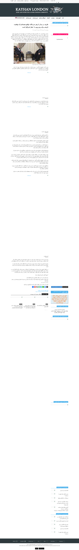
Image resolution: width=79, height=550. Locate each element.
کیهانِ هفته (58, 18)
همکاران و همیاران (20, 0)
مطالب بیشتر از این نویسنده (35, 294)
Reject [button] (37, 548)
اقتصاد (48, 18)
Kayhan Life (21, 18)
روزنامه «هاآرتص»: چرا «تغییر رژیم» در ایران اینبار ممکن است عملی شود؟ (62, 503)
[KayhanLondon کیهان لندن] (39, 10)
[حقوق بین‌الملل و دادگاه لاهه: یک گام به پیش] (42, 301)
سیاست (52, 18)
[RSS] (62, 2)
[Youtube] (55, 2)
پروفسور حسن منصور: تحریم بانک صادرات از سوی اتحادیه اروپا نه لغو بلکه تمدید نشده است (29, 306)
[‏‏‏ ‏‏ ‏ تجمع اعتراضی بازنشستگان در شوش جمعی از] (64, 197)
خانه (63, 18)
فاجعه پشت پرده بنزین (64, 490)
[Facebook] (67, 2)
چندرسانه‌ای (28, 18)
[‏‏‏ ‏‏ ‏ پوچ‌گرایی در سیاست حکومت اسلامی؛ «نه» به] (55, 235)
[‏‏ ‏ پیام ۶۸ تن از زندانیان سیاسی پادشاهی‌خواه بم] (64, 136)
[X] (57, 2)
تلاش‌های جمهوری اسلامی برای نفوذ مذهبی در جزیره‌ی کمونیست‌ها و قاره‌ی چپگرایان (17, 306)
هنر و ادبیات (35, 18)
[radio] (47, 283)
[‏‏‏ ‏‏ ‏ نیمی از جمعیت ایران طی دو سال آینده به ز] (55, 115)
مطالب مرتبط (45, 294)
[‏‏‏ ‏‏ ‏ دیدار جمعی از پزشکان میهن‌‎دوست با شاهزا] (64, 66)
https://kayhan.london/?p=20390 (42, 291)
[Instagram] (65, 2)
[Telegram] (58, 2)
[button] (67, 18)
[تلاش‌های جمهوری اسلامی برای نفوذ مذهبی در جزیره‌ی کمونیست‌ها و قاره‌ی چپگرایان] (17, 301)
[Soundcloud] (60, 2)
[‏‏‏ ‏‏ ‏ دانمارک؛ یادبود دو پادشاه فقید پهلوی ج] (55, 49)
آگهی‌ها (12, 0)
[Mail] (64, 2)
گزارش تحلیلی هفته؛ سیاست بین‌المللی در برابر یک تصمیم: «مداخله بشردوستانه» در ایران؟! (61, 509)
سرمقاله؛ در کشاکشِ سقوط (63, 498)
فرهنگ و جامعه (42, 18)
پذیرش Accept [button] (41, 548)
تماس (15, 0)
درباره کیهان (26, 0)
